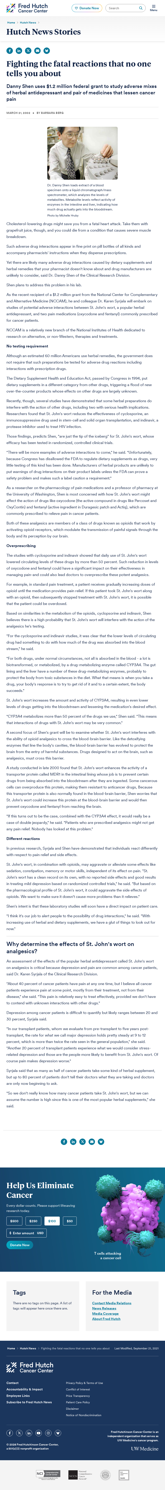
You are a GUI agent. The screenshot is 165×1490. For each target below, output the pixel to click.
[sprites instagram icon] (48, 1433)
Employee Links (18, 1396)
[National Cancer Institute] (48, 1475)
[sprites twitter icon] (19, 1433)
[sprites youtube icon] (38, 1433)
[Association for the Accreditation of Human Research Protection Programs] (105, 1475)
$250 (33, 1221)
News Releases (104, 1308)
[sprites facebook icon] (9, 1433)
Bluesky (46, 50)
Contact (12, 1383)
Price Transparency (78, 1395)
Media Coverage (105, 1314)
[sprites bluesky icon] (58, 1433)
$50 (70, 1221)
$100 (52, 1221)
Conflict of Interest (78, 1389)
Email (37, 50)
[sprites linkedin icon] (29, 1433)
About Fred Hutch (106, 1319)
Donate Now (20, 1245)
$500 (14, 1221)
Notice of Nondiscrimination (83, 1415)
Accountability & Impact (24, 1389)
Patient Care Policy (78, 1402)
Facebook (9, 50)
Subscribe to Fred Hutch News (29, 1402)
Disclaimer (72, 1408)
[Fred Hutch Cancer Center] (29, 1367)
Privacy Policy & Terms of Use (84, 1383)
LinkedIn (19, 50)
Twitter (28, 50)
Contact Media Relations (111, 1303)
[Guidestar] (124, 1475)
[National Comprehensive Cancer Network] (80, 1475)
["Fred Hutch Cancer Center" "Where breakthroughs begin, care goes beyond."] (26, 8)
